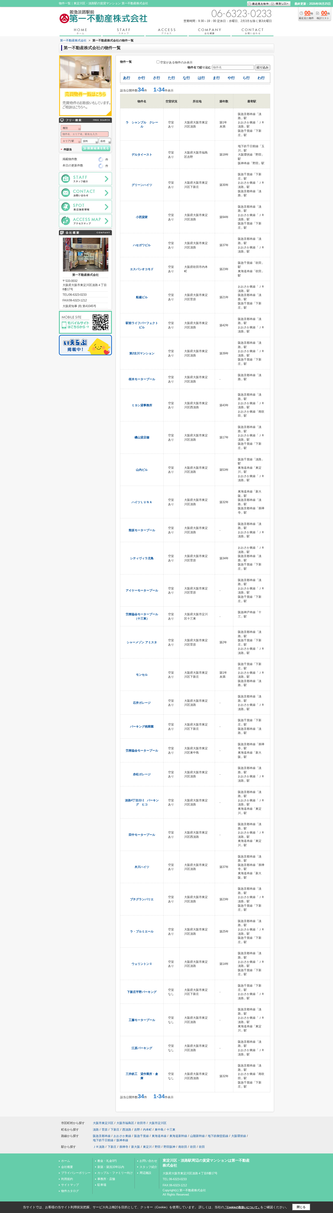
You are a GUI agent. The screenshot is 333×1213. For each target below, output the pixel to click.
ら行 (246, 78)
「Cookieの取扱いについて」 (242, 1207)
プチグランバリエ (142, 899)
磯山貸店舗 (142, 437)
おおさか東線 (122, 1136)
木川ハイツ (142, 867)
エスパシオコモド (142, 269)
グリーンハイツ (142, 185)
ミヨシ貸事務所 (142, 405)
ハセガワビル (142, 245)
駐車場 (101, 1185)
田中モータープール (142, 834)
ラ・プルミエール (142, 931)
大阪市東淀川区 (103, 1123)
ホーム (65, 1161)
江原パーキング (142, 1048)
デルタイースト (142, 154)
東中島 (159, 1129)
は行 (201, 78)
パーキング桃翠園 (142, 726)
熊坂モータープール (142, 530)
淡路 (96, 1129)
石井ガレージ (142, 702)
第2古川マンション (141, 353)
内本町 (147, 1129)
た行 (171, 78)
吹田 (193, 1146)
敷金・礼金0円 (107, 1161)
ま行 (216, 78)
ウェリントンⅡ (142, 964)
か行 (141, 78)
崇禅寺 (123, 1146)
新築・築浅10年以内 (110, 1167)
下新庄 (115, 1129)
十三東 (170, 1129)
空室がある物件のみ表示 (176, 62)
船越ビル (142, 297)
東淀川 (147, 1146)
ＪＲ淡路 (99, 1146)
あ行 (126, 78)
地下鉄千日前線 (103, 1140)
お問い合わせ (148, 1161)
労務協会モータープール (142, 750)
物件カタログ (70, 1191)
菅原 (105, 1129)
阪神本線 (122, 1140)
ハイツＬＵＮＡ (142, 502)
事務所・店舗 (106, 1179)
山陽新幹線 (197, 1136)
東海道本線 (159, 1136)
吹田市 (141, 1123)
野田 (158, 1146)
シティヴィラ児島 (142, 558)
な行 (186, 78)
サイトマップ (70, 1185)
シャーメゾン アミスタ (142, 642)
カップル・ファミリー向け (115, 1173)
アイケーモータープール (142, 590)
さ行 (156, 78)
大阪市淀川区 (157, 1123)
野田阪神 (169, 1146)
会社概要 (67, 1167)
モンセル (142, 674)
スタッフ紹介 (148, 1167)
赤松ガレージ (142, 774)
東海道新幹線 (178, 1136)
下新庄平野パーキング (142, 992)
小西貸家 (142, 217)
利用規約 (67, 1179)
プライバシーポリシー (76, 1173)
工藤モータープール (142, 1020)
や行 (231, 78)
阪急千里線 (141, 1136)
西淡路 (126, 1129)
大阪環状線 (238, 1136)
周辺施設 (145, 1173)
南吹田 (182, 1146)
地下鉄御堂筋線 (218, 1136)
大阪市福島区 (125, 1123)
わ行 (261, 78)
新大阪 (135, 1146)
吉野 (137, 1129)
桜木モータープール (142, 379)
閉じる (301, 1207)
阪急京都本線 (102, 1136)
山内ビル (142, 469)
